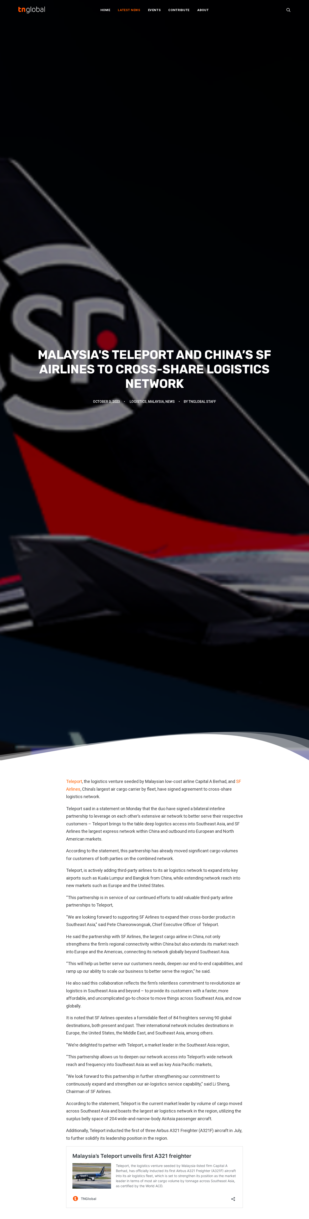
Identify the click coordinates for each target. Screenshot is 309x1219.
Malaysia (156, 402)
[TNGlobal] (31, 10)
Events (154, 10)
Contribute (179, 10)
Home (105, 10)
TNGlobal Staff (202, 402)
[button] (288, 10)
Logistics (138, 402)
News (170, 402)
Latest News (129, 10)
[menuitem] (105, 10)
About (203, 10)
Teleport (74, 781)
